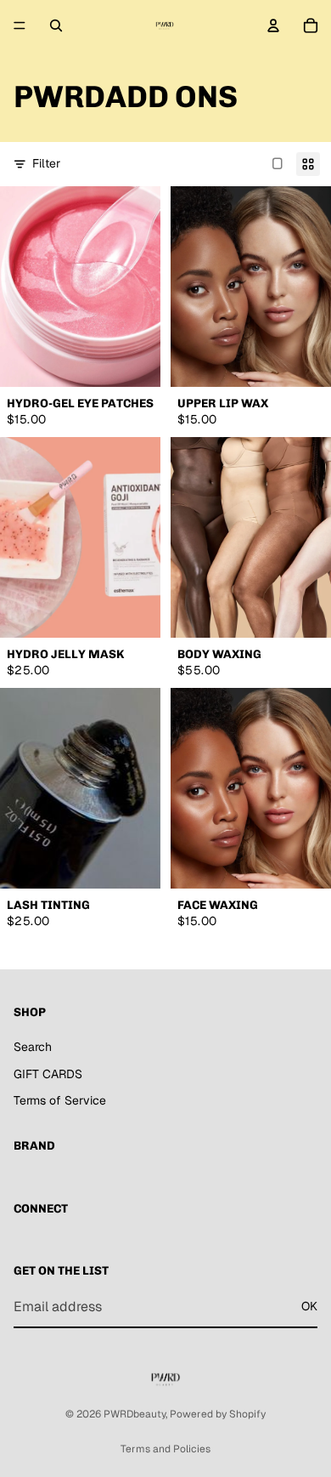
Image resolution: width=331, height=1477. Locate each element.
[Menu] (19, 25)
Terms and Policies (165, 1449)
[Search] (56, 25)
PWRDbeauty (135, 1414)
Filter (46, 163)
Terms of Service (60, 1100)
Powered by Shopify (218, 1414)
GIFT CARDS (48, 1074)
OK (309, 1307)
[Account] (273, 25)
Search (33, 1046)
